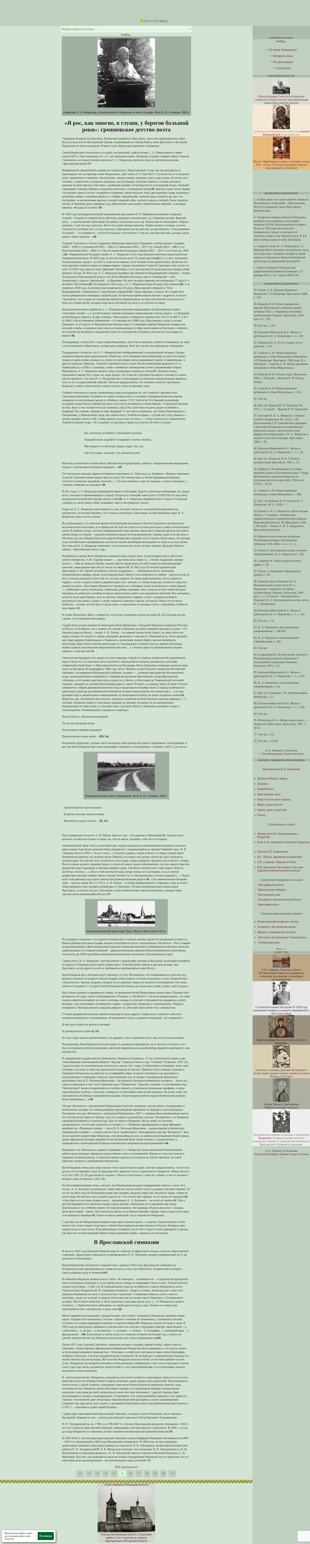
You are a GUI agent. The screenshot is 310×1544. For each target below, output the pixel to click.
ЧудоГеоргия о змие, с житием (281, 161)
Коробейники (265, 788)
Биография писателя (270, 884)
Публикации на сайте (281, 824)
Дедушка (262, 783)
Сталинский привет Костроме (273, 1007)
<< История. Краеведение (281, 49)
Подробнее (9, 1539)
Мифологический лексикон (281, 1107)
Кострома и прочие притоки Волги (279, 899)
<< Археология (281, 68)
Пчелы (261, 815)
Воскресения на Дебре (290, 1039)
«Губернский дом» (268, 942)
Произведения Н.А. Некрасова (281, 769)
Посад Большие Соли (271, 96)
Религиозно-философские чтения (277, 921)
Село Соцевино (124, 1537)
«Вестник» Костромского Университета (281, 937)
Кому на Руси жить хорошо (274, 799)
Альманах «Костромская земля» (276, 926)
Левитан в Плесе (276, 862)
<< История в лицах (281, 55)
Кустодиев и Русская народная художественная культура (280, 869)
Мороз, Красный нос (270, 804)
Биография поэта (268, 904)
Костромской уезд (269, 894)
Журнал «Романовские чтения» (276, 932)
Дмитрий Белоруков (292, 1070)
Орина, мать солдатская (271, 809)
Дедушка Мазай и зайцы (272, 778)
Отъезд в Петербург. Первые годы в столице (281, 1154)
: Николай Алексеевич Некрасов (283, 842)
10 (163, 1473)
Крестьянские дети (268, 794)
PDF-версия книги (126, 1467)
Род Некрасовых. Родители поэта (283, 753)
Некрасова (264, 1137)
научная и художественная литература (281, 760)
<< (80, 1473)
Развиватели (272, 851)
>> (172, 1473)
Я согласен (45, 1536)
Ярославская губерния (272, 889)
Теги (279, 948)
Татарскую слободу (126, 495)
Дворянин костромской (279, 856)
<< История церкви (281, 61)
